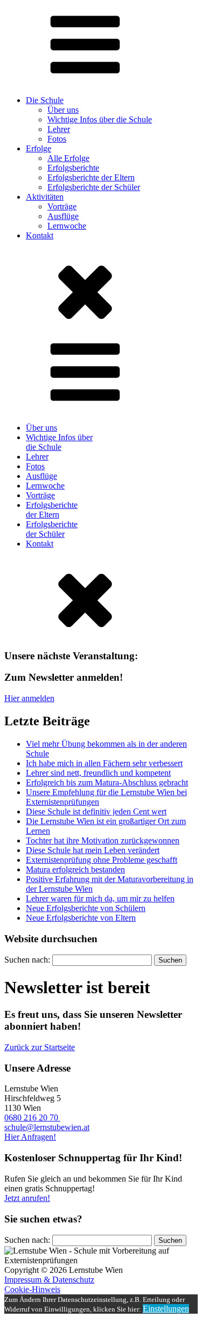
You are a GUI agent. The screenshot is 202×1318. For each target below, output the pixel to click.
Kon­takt (39, 543)
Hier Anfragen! (30, 1136)
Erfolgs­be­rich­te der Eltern (91, 177)
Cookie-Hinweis (32, 1289)
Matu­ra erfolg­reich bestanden (75, 869)
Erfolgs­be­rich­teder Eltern (52, 509)
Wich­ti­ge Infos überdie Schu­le (59, 442)
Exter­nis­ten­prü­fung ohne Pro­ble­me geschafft (101, 859)
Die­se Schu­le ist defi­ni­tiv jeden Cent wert (96, 811)
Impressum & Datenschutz (49, 1279)
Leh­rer (58, 129)
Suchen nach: (27, 959)
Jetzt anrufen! (27, 1198)
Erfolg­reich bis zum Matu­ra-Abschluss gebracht (107, 782)
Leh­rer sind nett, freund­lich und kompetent (98, 772)
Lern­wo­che (66, 225)
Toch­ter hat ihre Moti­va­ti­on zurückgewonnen (102, 840)
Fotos (56, 138)
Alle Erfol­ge (68, 158)
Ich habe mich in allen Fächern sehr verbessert (104, 763)
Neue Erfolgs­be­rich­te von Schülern (85, 908)
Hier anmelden (29, 698)
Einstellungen (166, 1308)
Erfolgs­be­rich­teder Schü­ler (52, 529)
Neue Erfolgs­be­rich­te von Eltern (81, 917)
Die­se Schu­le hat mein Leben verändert (92, 850)
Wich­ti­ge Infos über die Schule (99, 119)
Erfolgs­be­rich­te (73, 167)
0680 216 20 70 (32, 1117)
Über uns (63, 109)
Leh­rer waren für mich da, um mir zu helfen (100, 898)
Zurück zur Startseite (39, 1047)
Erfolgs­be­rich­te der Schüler (93, 187)
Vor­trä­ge (61, 206)
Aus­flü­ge (63, 216)
